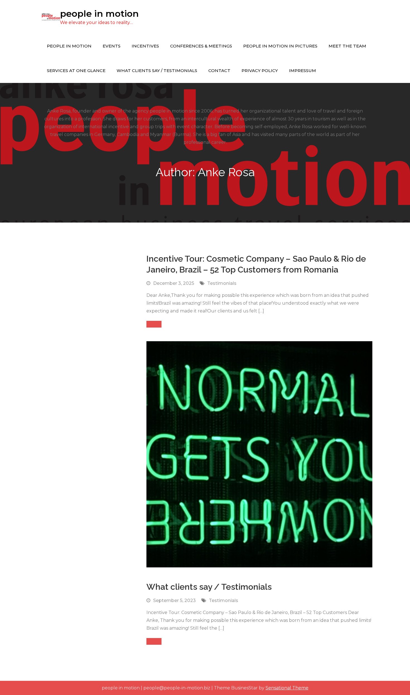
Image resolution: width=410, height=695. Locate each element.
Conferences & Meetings (201, 46)
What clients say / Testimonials (157, 70)
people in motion (99, 13)
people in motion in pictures (280, 46)
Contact (219, 70)
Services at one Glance (76, 70)
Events (111, 46)
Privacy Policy (260, 70)
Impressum (302, 70)
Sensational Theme (287, 688)
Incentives (145, 46)
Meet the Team (347, 46)
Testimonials (222, 283)
